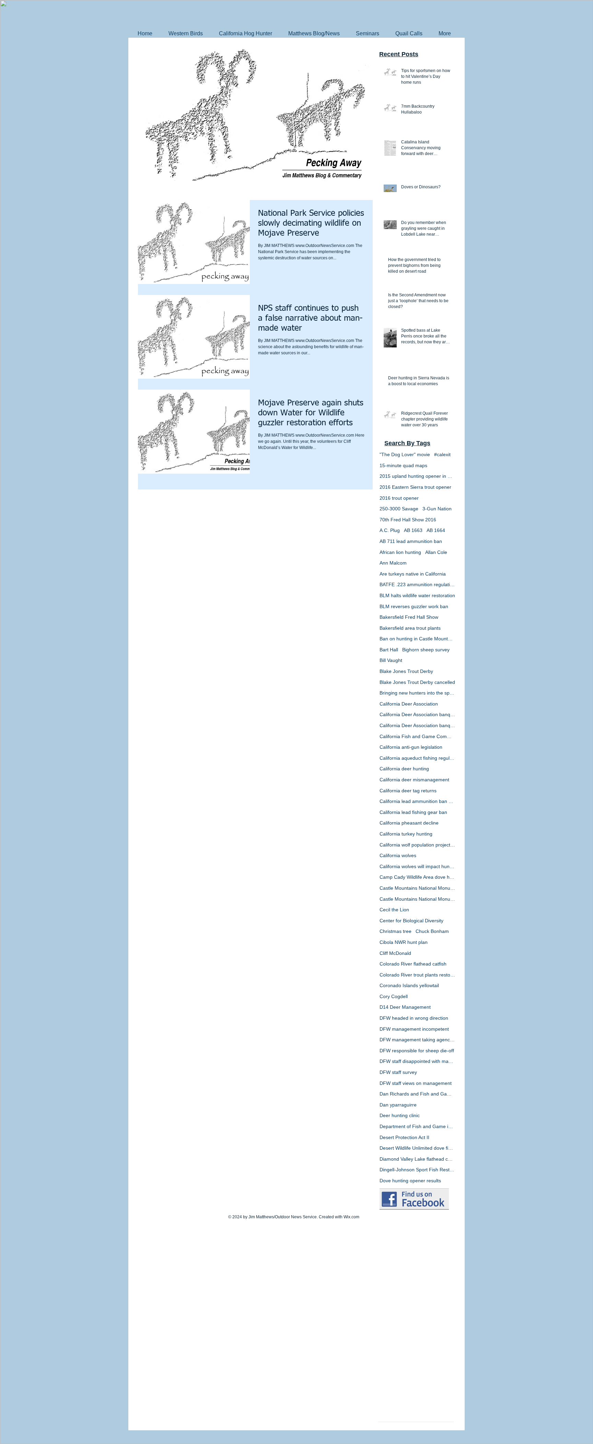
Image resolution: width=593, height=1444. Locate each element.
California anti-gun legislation (411, 747)
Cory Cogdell (394, 996)
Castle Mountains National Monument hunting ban (417, 899)
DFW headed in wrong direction (414, 1018)
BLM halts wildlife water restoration (417, 595)
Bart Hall (389, 649)
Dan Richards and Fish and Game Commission (417, 1094)
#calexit (442, 454)
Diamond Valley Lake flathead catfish (417, 1159)
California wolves (398, 855)
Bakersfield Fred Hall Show (409, 617)
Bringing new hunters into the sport (417, 693)
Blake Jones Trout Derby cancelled (417, 682)
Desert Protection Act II (404, 1137)
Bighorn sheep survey (426, 649)
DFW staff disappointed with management (417, 1061)
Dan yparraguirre (398, 1105)
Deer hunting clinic (400, 1115)
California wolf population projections (417, 845)
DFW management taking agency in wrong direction (417, 1039)
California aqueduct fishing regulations (417, 758)
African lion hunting (400, 552)
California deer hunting (404, 768)
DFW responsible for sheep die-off (417, 1050)
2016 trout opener (399, 498)
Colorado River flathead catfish (413, 964)
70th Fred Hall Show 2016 (408, 519)
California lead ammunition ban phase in (417, 801)
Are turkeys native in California (413, 574)
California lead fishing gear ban (413, 812)
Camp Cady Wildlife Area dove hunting (417, 877)
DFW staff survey (398, 1072)
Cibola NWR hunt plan (404, 942)
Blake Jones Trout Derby (406, 671)
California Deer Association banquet (417, 714)
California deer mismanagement (414, 779)
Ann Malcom (393, 563)
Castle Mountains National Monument (417, 888)
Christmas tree (395, 931)
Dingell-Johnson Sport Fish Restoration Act (417, 1169)
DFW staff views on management (416, 1083)
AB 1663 (413, 530)
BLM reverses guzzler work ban (414, 606)
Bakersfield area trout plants (410, 628)
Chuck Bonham (432, 931)
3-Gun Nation (437, 508)
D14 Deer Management (405, 1007)
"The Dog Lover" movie (405, 454)
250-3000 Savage (399, 508)
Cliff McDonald (395, 953)
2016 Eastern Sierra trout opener (415, 487)
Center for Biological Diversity (411, 920)
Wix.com (351, 1217)
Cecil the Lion (394, 909)
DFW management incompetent (414, 1029)
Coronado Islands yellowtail (409, 985)
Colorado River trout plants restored (417, 975)
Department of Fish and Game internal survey (417, 1126)
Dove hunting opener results (410, 1180)
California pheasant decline (409, 823)
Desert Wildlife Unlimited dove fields (417, 1148)
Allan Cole (436, 552)
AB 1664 (436, 530)
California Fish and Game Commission (417, 736)
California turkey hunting (406, 834)
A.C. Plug (390, 530)
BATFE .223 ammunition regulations (417, 584)
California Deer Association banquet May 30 (417, 725)
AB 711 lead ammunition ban (411, 541)
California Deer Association (409, 704)
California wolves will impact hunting (417, 866)
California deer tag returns (408, 790)
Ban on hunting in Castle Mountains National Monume (417, 638)
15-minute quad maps (403, 465)
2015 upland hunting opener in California (417, 476)
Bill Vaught (391, 660)
